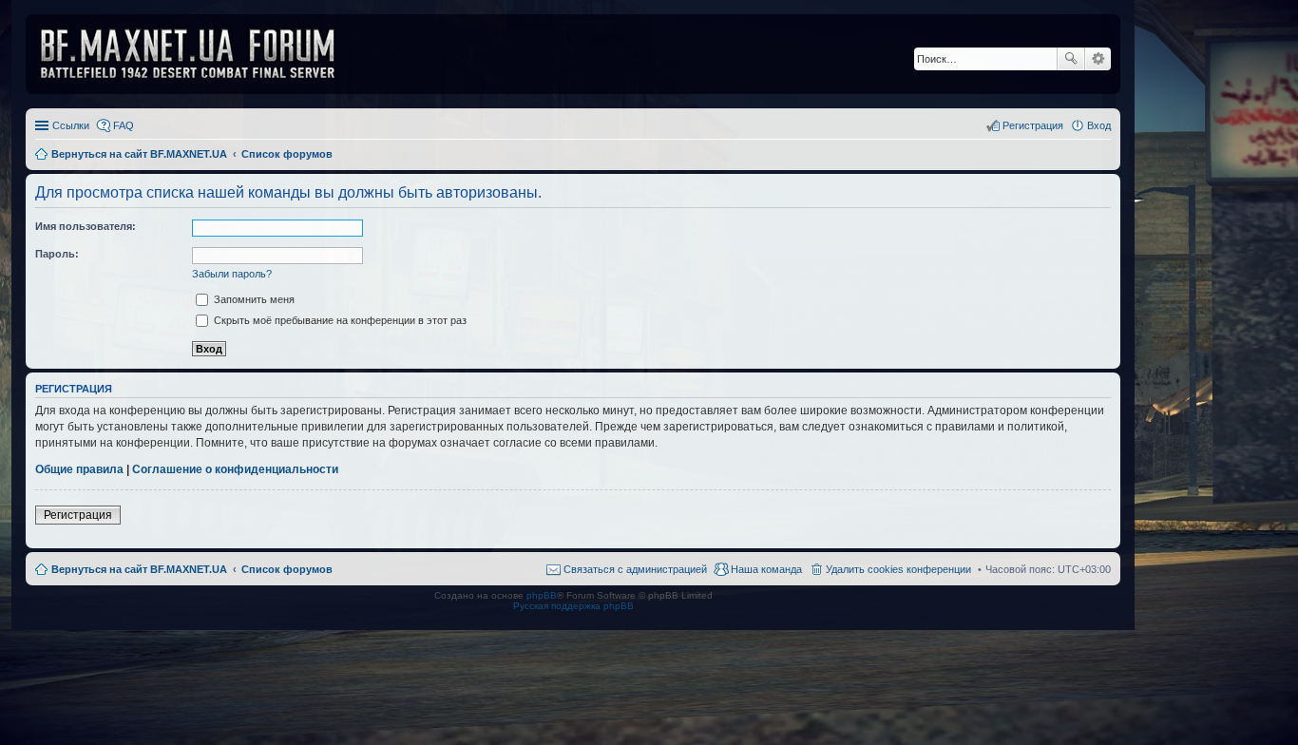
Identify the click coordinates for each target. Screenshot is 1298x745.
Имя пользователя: (85, 226)
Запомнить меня (253, 299)
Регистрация (78, 515)
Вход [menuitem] (1099, 125)
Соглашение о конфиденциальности (235, 469)
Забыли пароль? (232, 273)
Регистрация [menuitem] (1032, 125)
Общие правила (79, 469)
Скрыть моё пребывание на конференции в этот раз (339, 320)
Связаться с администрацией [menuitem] (635, 569)
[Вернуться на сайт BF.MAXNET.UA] (199, 54)
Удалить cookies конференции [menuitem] (898, 569)
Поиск (1071, 59)
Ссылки (70, 125)
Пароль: (57, 253)
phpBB (541, 595)
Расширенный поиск (1098, 59)
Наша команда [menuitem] (766, 569)
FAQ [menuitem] (123, 125)
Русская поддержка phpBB (573, 606)
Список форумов (287, 569)
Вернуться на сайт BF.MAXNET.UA (139, 569)
